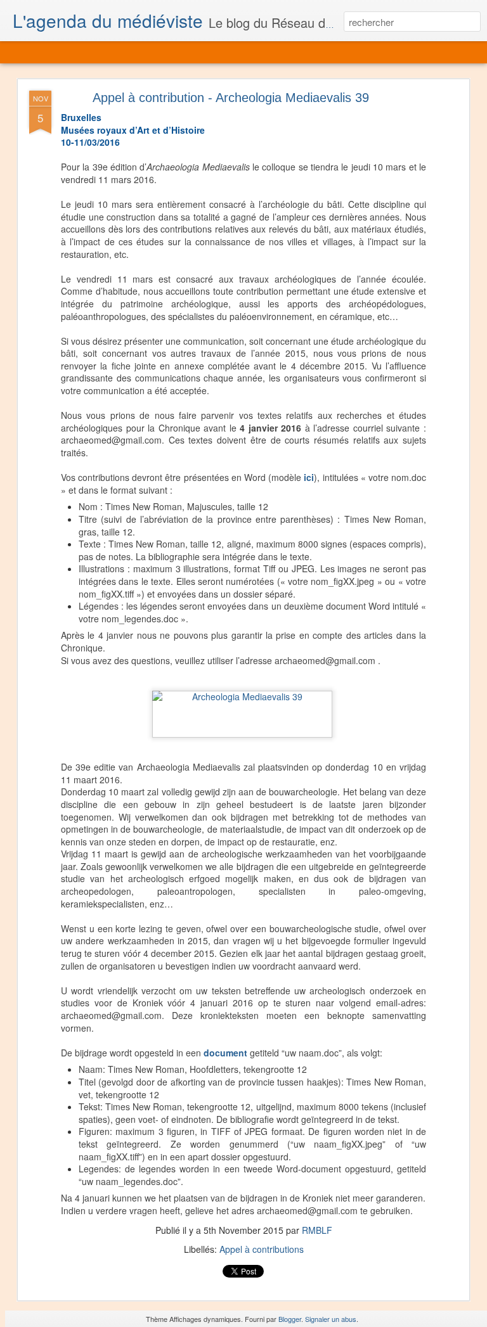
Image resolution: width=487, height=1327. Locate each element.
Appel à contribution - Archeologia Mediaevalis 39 (231, 98)
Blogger (289, 1319)
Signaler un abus (330, 1319)
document (227, 1052)
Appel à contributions (261, 1249)
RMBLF (317, 1230)
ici (309, 477)
